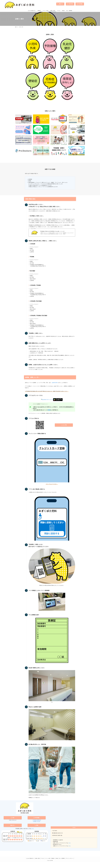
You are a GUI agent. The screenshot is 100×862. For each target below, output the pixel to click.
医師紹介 (53, 858)
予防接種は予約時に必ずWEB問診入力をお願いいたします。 (52, 231)
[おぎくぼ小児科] (20, 4)
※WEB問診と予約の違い (37, 821)
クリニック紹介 (47, 858)
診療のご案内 (37, 858)
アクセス (42, 858)
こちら (32, 828)
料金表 (57, 858)
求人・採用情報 (61, 858)
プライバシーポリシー (69, 858)
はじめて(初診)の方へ (30, 858)
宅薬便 (49, 409)
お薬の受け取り (55, 382)
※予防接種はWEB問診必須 (36, 820)
